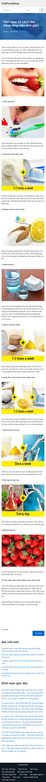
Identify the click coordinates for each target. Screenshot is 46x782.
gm (7, 31)
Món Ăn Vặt (23, 769)
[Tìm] (28, 10)
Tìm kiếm (5, 629)
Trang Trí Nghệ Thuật (30, 777)
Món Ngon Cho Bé (8, 780)
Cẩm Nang (13, 31)
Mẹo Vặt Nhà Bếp (8, 772)
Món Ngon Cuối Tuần (24, 772)
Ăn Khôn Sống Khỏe (9, 774)
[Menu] (41, 10)
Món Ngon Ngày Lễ (37, 774)
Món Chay (16, 777)
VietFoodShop (23, 765)
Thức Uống (23, 774)
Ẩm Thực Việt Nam (9, 769)
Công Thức (6, 777)
